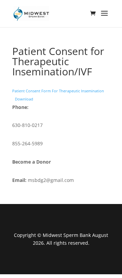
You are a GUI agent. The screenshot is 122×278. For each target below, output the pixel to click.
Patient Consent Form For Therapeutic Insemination (58, 90)
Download (24, 98)
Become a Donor (31, 162)
